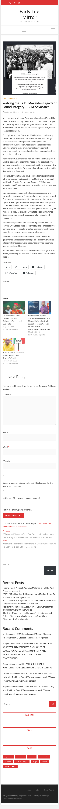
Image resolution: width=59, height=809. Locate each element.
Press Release (10, 766)
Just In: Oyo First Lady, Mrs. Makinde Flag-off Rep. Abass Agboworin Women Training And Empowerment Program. (29, 677)
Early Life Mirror (29, 14)
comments (44, 757)
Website (6, 461)
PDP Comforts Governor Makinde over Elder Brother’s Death (13, 355)
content (8, 761)
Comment (8, 394)
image (35, 761)
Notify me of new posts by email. (17, 509)
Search (6, 564)
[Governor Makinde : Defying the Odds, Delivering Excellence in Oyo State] (14, 307)
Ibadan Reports (49, 790)
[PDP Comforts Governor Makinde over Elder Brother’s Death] (14, 344)
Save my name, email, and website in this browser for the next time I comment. (28, 485)
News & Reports (10, 98)
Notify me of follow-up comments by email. (22, 498)
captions (20, 757)
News (44, 761)
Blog (37, 790)
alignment (8, 757)
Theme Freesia (32, 796)
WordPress (43, 796)
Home (29, 790)
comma (31, 757)
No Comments (28, 112)
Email (6, 446)
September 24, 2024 (11, 112)
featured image (21, 761)
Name (6, 432)
